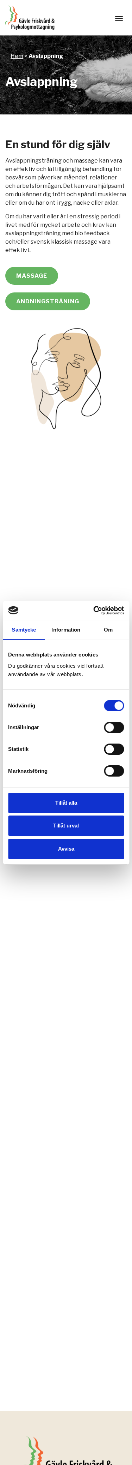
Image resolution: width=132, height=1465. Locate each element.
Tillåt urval (66, 826)
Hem (17, 56)
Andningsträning (47, 301)
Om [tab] (108, 630)
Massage (31, 275)
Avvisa (66, 849)
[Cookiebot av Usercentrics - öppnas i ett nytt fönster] (94, 610)
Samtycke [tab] (24, 630)
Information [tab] (65, 630)
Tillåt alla (66, 803)
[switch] (114, 727)
